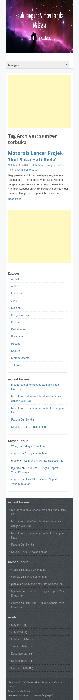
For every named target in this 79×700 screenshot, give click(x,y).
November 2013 (20, 661)
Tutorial (15, 365)
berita (60, 165)
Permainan (17, 336)
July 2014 (17, 632)
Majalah (16, 308)
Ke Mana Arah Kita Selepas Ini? (43, 461)
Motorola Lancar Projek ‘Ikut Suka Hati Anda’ (35, 156)
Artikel (15, 286)
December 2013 (20, 653)
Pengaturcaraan (20, 315)
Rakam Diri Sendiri (22, 419)
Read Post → (16, 199)
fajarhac (16, 468)
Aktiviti (15, 279)
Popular (15, 344)
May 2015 (17, 625)
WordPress (25, 691)
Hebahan (37, 165)
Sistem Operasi (20, 358)
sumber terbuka (28, 169)
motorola (13, 169)
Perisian (16, 322)
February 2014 (20, 639)
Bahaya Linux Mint (34, 446)
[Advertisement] (39, 101)
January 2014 (19, 646)
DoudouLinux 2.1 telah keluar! (29, 427)
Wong (14, 446)
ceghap (15, 453)
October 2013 (19, 668)
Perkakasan (18, 329)
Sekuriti (15, 351)
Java (14, 300)
